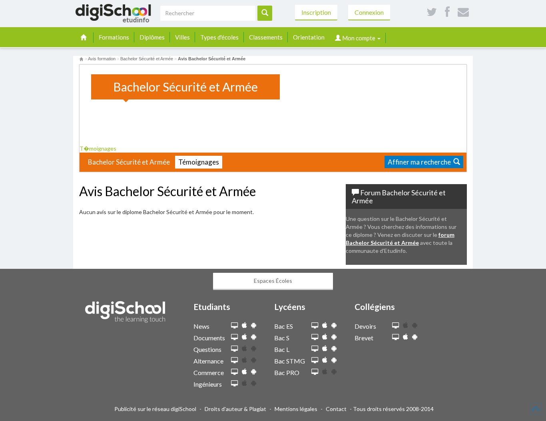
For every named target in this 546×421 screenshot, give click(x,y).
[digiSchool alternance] (234, 360)
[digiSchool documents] (234, 337)
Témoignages (198, 162)
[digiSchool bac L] (314, 349)
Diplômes (152, 37)
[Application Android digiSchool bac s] (334, 337)
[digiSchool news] (234, 326)
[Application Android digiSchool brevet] (414, 337)
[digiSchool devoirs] (395, 326)
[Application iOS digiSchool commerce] (244, 372)
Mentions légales (296, 408)
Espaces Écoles (273, 280)
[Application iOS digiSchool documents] (244, 337)
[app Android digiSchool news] (253, 325)
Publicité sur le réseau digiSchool (155, 408)
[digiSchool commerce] (234, 372)
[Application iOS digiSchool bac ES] (324, 325)
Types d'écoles (219, 37)
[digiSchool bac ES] (314, 326)
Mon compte (359, 38)
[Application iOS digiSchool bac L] (324, 348)
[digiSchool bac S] (314, 337)
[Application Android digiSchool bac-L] (334, 348)
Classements (266, 37)
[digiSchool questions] (234, 349)
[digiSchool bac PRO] (314, 372)
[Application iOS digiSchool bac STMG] (324, 360)
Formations (114, 37)
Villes (182, 37)
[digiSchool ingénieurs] (234, 384)
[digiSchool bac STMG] (314, 360)
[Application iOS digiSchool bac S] (324, 337)
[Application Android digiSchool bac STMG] (334, 360)
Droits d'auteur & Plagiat (235, 408)
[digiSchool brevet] (395, 337)
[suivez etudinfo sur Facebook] (447, 12)
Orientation (309, 37)
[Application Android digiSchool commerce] (253, 372)
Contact (336, 408)
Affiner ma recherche (420, 162)
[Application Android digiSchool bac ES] (334, 325)
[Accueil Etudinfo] (81, 58)
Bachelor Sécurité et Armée (129, 162)
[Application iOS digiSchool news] (244, 325)
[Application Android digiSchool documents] (253, 337)
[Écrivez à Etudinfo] (463, 12)
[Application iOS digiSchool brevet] (405, 337)
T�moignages (99, 148)
